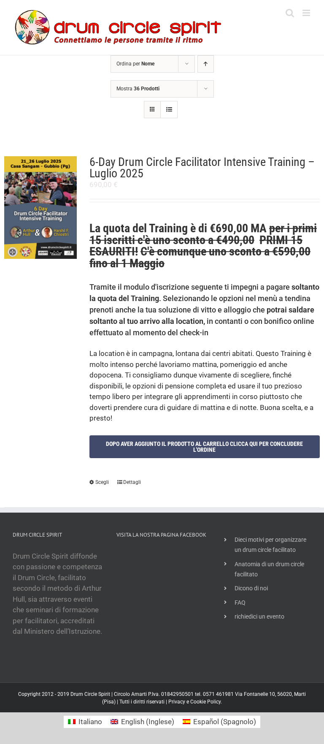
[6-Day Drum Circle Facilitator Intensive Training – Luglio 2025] (40, 207)
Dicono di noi (251, 588)
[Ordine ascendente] (205, 64)
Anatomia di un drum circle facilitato (269, 569)
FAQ (240, 602)
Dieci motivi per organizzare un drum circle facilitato (270, 544)
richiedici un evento (259, 616)
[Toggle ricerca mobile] (290, 12)
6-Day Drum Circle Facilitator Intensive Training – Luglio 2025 (202, 168)
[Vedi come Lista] (169, 109)
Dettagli (132, 482)
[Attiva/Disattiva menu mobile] (306, 12)
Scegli (102, 482)
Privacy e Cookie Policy (194, 702)
